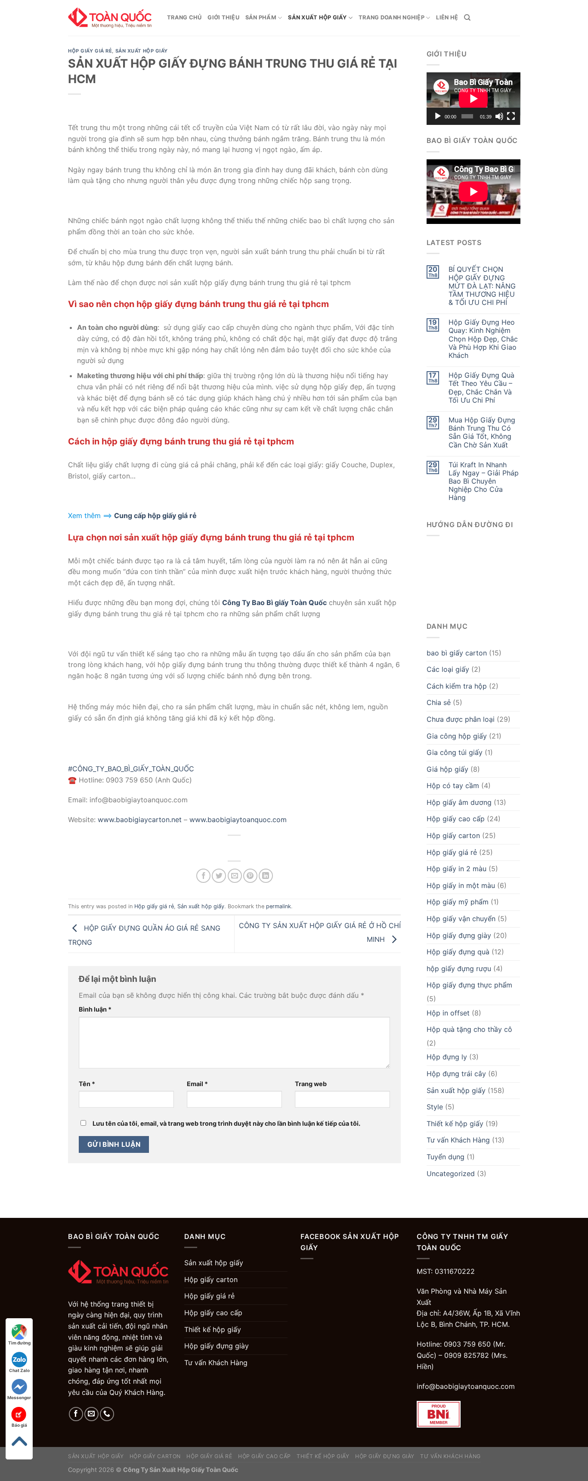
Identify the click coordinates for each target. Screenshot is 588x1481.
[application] (473, 98)
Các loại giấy (448, 669)
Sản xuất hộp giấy (317, 17)
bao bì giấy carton (457, 653)
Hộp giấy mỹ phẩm (458, 901)
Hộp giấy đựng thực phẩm (469, 985)
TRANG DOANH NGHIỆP (391, 17)
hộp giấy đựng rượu (459, 968)
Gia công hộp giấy (457, 736)
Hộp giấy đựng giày (459, 935)
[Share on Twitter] (219, 876)
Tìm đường (19, 1342)
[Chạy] (437, 116)
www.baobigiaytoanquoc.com (238, 819)
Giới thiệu (223, 17)
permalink (278, 906)
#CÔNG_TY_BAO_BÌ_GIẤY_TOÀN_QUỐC (131, 768)
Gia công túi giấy (455, 752)
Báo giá (19, 1425)
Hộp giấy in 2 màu (456, 868)
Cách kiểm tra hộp (457, 686)
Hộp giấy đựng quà (458, 951)
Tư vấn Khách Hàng (458, 1140)
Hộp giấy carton (453, 835)
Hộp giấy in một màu (461, 885)
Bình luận (95, 1009)
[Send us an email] (91, 1414)
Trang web (311, 1083)
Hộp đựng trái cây (456, 1073)
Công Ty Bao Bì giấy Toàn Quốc (274, 602)
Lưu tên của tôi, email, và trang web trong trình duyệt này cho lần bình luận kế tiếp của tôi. (226, 1123)
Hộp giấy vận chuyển (461, 918)
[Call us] (107, 1414)
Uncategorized (451, 1173)
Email (197, 1083)
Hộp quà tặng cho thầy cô (469, 1029)
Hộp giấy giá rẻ (90, 51)
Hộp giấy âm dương (459, 802)
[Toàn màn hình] (511, 116)
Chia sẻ (439, 702)
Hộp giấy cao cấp (456, 818)
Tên (87, 1083)
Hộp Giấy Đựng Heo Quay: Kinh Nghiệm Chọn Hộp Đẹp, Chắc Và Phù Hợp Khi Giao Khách (483, 339)
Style (435, 1106)
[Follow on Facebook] (76, 1414)
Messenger (19, 1397)
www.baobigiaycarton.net (140, 819)
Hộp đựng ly (447, 1057)
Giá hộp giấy (447, 769)
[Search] (467, 17)
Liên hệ (447, 17)
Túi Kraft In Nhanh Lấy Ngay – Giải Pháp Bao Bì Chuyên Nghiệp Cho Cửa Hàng (484, 481)
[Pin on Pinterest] (250, 876)
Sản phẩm (260, 17)
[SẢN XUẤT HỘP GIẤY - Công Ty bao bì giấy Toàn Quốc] (111, 17)
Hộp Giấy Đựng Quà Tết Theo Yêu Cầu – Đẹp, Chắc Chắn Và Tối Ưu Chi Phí (481, 387)
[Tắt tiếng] (499, 116)
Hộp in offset (448, 1013)
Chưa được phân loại (461, 719)
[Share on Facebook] (203, 876)
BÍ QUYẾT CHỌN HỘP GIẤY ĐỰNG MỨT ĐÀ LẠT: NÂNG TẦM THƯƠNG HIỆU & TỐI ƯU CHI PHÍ (482, 286)
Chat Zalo (19, 1370)
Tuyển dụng (445, 1156)
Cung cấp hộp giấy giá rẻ (155, 515)
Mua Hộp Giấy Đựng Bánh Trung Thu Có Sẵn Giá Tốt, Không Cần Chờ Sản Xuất (482, 432)
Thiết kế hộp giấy (455, 1123)
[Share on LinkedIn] (266, 876)
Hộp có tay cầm (453, 785)
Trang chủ (184, 17)
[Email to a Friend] (235, 876)
